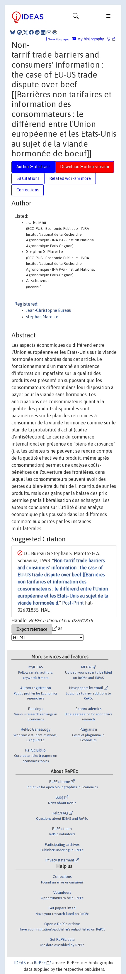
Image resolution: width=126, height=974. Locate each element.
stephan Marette (42, 316)
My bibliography (90, 39)
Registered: (26, 304)
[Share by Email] (49, 32)
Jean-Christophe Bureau (48, 310)
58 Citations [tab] (27, 178)
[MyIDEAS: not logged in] (110, 39)
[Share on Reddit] (37, 32)
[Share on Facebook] (31, 32)
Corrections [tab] (27, 190)
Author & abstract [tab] (33, 166)
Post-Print (73, 602)
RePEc (40, 962)
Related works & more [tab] (70, 178)
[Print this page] (54, 32)
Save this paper (58, 39)
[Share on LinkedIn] (43, 32)
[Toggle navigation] (75, 17)
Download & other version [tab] (84, 166)
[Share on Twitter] (25, 32)
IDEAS (20, 962)
